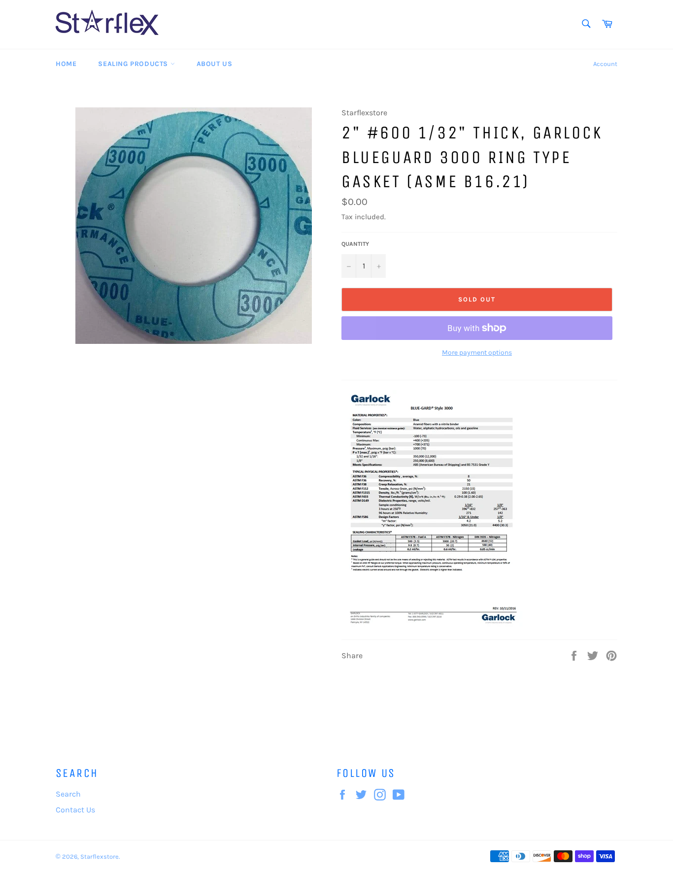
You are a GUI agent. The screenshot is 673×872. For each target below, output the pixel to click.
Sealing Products (134, 64)
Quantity (355, 243)
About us (215, 64)
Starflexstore (99, 856)
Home (66, 64)
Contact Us (75, 809)
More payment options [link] (477, 352)
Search (68, 794)
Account (605, 63)
